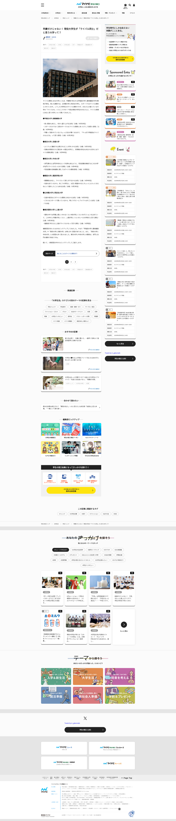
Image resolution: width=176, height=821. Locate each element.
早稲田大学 (80, 44)
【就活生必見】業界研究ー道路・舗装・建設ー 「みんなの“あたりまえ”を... (125, 136)
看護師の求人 (90, 803)
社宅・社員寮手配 (104, 808)
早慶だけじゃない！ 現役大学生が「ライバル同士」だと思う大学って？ (91, 18)
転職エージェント (100, 802)
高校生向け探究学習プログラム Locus (80, 791)
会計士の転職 (119, 802)
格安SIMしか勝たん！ (83, 321)
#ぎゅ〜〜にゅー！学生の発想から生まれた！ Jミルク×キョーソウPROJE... (75, 598)
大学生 (59, 44)
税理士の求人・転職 (66, 803)
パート (63, 788)
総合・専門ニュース (78, 794)
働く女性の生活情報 (66, 795)
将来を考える (71, 13)
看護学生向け (82, 786)
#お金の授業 (107, 555)
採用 (84, 815)
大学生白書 (67, 44)
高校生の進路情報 (66, 791)
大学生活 (57, 13)
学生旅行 (63, 306)
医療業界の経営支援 (73, 805)
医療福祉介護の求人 (120, 788)
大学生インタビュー (57, 316)
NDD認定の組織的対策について (112, 778)
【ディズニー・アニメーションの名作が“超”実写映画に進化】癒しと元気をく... (126, 111)
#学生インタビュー (88, 565)
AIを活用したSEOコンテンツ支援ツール (71, 799)
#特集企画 (119, 555)
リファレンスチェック (114, 808)
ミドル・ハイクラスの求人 (118, 786)
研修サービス (65, 808)
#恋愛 (67, 363)
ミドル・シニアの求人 (72, 788)
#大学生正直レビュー (101, 560)
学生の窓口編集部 (94, 349)
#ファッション (94, 514)
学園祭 (96, 316)
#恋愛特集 (64, 560)
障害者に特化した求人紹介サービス (87, 788)
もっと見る (120, 343)
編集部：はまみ (51, 37)
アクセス (69, 815)
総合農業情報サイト (106, 795)
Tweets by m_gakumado (112, 353)
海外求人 (108, 786)
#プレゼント (73, 555)
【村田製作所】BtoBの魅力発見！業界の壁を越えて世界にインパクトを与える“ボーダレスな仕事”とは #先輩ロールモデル (126, 316)
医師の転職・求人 (108, 803)
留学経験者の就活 (73, 786)
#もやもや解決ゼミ (117, 560)
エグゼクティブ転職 (109, 802)
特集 (123, 13)
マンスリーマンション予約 (126, 797)
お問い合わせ (63, 778)
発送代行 (85, 808)
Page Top (128, 778)
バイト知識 (56, 321)
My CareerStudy (81, 797)
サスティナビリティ (77, 815)
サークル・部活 (89, 306)
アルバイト (128, 786)
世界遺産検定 (97, 795)
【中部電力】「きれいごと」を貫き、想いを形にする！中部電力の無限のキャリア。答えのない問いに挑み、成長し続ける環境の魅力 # (126, 194)
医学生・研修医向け (91, 786)
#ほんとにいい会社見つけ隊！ (90, 555)
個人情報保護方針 (97, 815)
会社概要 (63, 815)
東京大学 (46, 48)
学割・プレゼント (110, 13)
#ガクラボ (107, 549)
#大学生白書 (73, 514)
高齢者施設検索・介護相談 (88, 799)
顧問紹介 (75, 803)
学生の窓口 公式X (120, 358)
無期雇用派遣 (125, 803)
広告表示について (70, 778)
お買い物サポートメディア (112, 797)
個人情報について (57, 778)
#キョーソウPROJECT (60, 549)
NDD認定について (102, 778)
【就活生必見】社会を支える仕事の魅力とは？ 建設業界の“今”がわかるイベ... (126, 124)
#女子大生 (106, 514)
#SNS (115, 514)
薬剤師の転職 (82, 803)
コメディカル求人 (98, 803)
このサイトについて (45, 778)
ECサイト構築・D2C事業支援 (68, 797)
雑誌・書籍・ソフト (77, 795)
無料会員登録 (71, 490)
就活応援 (84, 13)
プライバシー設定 (95, 778)
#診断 (54, 560)
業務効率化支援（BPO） (75, 808)
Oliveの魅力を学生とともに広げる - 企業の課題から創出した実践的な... (125, 86)
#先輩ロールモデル (59, 555)
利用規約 (51, 778)
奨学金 (70, 316)
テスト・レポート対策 (83, 316)
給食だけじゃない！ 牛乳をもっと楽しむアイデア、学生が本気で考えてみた (123, 598)
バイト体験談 (68, 321)
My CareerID (89, 797)
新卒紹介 (92, 802)
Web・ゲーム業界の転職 (73, 802)
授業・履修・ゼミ (75, 306)
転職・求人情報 (100, 786)
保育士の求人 (117, 803)
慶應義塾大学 (89, 44)
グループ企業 (89, 815)
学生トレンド (66, 18)
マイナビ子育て (115, 795)
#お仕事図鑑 (118, 549)
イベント (132, 13)
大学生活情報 (122, 794)
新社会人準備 (96, 13)
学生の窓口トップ (45, 18)
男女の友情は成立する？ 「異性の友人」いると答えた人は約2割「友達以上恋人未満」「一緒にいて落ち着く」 (70, 407)
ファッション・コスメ (51, 311)
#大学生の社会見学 (77, 549)
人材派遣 (64, 802)
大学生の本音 (52, 44)
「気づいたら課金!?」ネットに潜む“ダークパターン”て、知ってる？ (126, 99)
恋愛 (88, 311)
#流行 (83, 514)
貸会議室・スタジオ (93, 808)
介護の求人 (64, 805)
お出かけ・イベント (77, 311)
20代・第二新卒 (84, 802)
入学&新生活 (44, 13)
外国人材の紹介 (83, 805)
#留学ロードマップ (93, 549)
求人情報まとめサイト (67, 794)
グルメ (64, 311)
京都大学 (53, 48)
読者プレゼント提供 (77, 778)
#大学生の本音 (79, 383)
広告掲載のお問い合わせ (86, 778)
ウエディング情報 (88, 795)
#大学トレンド (69, 383)
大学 (73, 44)
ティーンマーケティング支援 (110, 794)
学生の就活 (64, 786)
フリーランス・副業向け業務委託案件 (105, 788)
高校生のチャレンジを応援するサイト (93, 794)
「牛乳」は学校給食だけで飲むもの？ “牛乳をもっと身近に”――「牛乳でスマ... (100, 598)
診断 (96, 311)
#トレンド (62, 514)
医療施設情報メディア (99, 797)
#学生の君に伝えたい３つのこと (81, 560)
